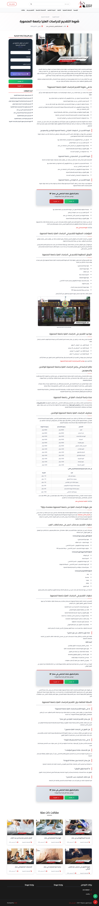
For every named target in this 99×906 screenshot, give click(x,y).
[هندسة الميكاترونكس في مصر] (78, 827)
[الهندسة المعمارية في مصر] (49, 827)
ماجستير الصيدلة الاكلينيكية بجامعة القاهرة (20, 98)
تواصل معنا (12, 4)
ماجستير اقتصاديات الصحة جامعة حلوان (21, 104)
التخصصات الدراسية (41, 10)
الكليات (59, 10)
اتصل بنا (19, 86)
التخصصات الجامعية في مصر (23, 867)
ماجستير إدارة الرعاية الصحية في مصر (22, 113)
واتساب (19, 81)
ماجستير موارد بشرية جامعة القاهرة (22, 95)
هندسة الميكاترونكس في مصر (81, 838)
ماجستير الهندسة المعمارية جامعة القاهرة (21, 107)
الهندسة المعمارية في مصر (52, 838)
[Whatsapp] (95, 896)
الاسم (29, 49)
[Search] (31, 4)
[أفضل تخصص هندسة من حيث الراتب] (20, 827)
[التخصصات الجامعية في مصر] (20, 856)
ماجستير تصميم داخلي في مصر (24, 110)
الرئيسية (75, 10)
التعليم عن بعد (30, 10)
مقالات (23, 10)
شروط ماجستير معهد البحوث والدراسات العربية (20, 121)
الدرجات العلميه (51, 10)
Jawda (15, 903)
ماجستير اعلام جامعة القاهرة (24, 116)
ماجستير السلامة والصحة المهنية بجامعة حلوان (20, 101)
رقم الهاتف (28, 57)
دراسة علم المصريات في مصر (52, 867)
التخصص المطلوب (27, 64)
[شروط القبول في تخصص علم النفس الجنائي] (78, 856)
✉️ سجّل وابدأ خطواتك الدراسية (20, 74)
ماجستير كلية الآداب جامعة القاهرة (22, 118)
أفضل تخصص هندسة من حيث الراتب (21, 838)
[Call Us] (95, 902)
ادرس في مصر (72, 903)
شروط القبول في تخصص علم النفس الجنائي (79, 868)
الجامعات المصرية (67, 10)
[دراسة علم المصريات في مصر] (49, 856)
